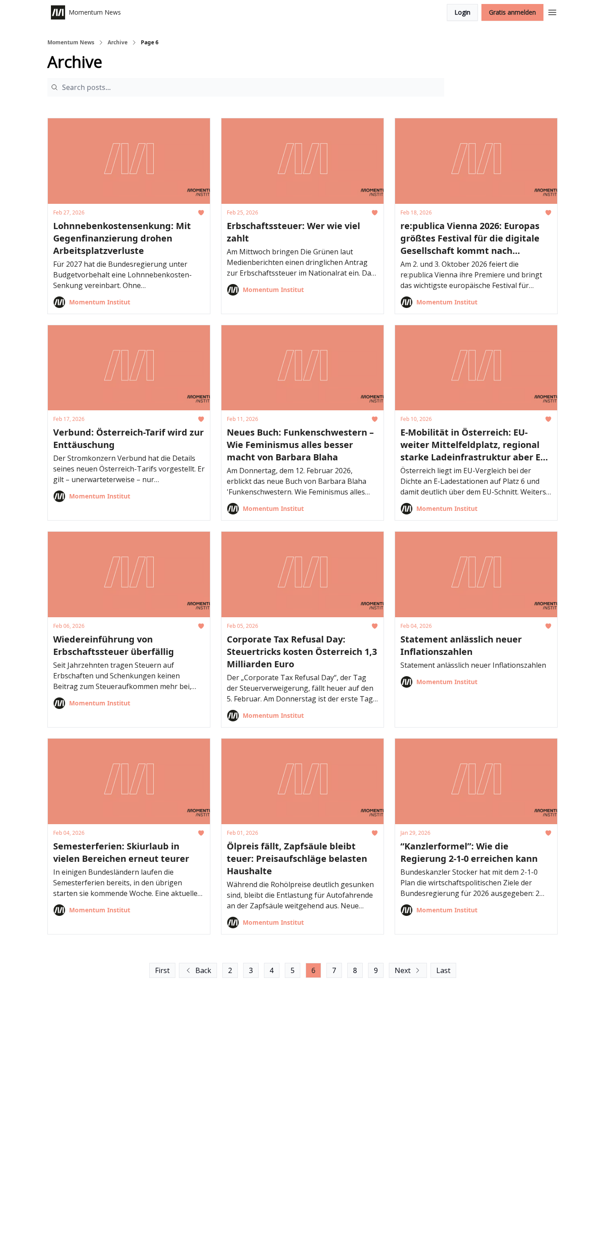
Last (443, 970)
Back (203, 970)
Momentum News (70, 42)
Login (462, 12)
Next (403, 970)
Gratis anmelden (512, 12)
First (162, 970)
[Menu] (552, 11)
